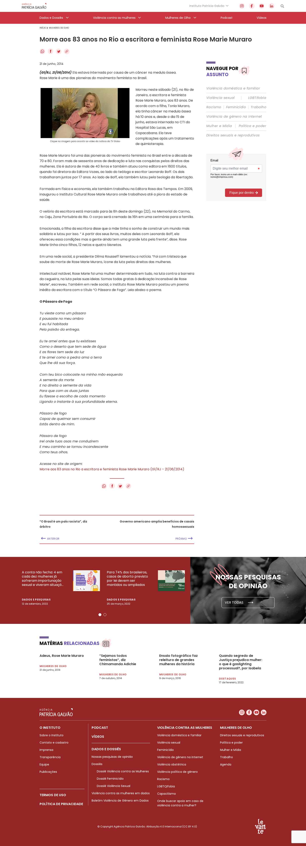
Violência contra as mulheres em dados (121, 793)
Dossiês (97, 764)
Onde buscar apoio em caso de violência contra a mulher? (180, 803)
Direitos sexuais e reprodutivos (233, 135)
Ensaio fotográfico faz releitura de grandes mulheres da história (178, 660)
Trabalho (258, 107)
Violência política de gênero (177, 772)
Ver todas (234, 602)
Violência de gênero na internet (234, 116)
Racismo (213, 107)
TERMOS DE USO (53, 795)
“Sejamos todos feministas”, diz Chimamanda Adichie (117, 660)
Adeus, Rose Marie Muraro (62, 656)
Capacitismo (166, 794)
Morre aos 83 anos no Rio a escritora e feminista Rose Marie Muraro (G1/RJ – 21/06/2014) (112, 469)
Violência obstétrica (171, 764)
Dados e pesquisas (36, 599)
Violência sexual (220, 98)
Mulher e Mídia (219, 126)
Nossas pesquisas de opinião (112, 757)
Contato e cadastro (54, 742)
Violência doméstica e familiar (233, 88)
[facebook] (252, 6)
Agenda (225, 764)
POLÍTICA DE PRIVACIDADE (61, 804)
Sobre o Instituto (51, 735)
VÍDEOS (98, 736)
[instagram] (242, 6)
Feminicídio (236, 107)
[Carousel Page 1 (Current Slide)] (99, 614)
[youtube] (261, 6)
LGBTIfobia (257, 98)
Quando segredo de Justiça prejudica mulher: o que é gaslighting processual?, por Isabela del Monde (240, 662)
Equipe (44, 764)
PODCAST (100, 727)
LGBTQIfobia (166, 786)
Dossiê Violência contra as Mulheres (123, 771)
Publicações (48, 772)
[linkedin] (271, 6)
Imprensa (46, 750)
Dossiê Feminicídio (110, 779)
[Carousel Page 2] (104, 614)
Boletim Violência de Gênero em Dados (120, 800)
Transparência (50, 757)
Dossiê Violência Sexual (113, 786)
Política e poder (252, 126)
